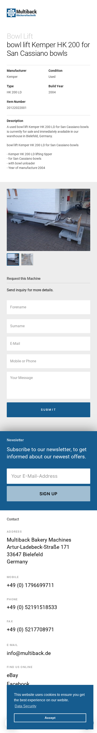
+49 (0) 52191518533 (32, 607)
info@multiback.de (29, 653)
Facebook (18, 684)
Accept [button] (50, 718)
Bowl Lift (20, 36)
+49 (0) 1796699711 (30, 585)
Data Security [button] (25, 706)
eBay (12, 675)
